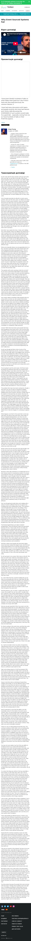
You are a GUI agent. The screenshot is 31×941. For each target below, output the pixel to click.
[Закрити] (29, 1)
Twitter (13, 167)
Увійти (4, 932)
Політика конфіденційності (20, 918)
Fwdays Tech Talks (17, 926)
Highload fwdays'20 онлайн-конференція (11, 14)
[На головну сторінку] (7, 7)
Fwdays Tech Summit (14, 3)
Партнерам (4, 921)
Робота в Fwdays (17, 923)
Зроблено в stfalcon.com (6, 938)
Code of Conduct (17, 921)
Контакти (4, 923)
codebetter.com (14, 163)
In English (27, 7)
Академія (4, 918)
